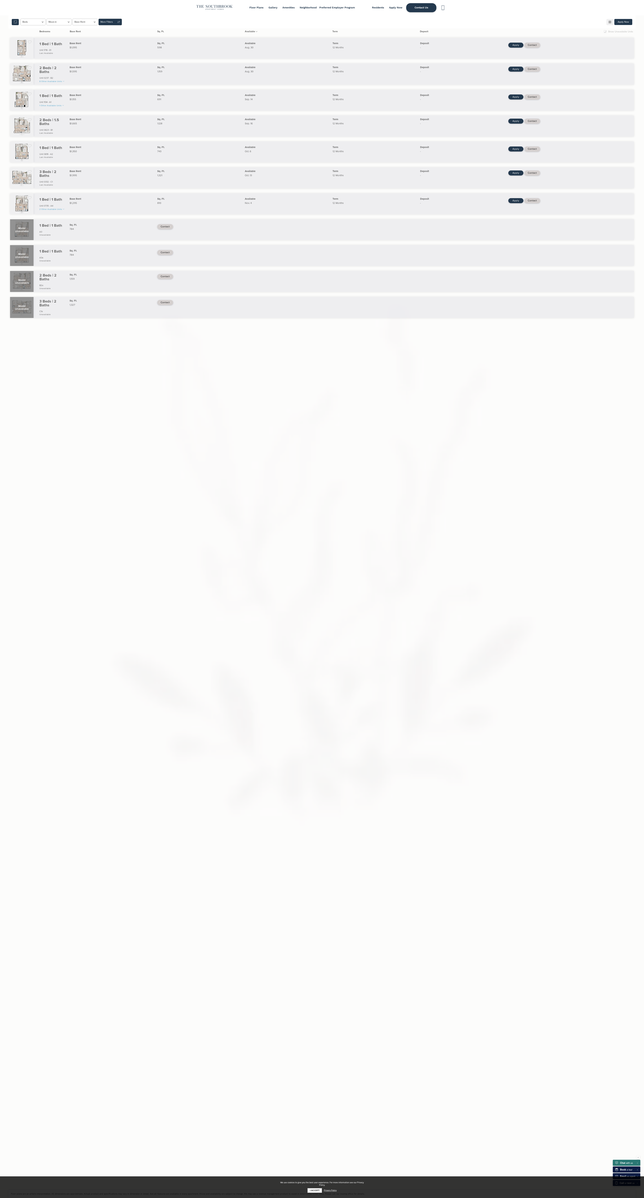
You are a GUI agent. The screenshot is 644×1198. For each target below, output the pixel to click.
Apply (516, 45)
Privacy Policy (330, 1190)
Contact (532, 45)
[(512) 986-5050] (443, 8)
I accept (315, 1190)
